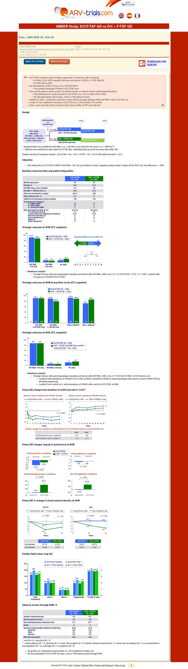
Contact (77, 665)
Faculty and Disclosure (104, 665)
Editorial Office (87, 665)
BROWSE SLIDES (59, 61)
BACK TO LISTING (35, 61)
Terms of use (120, 665)
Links (70, 665)
